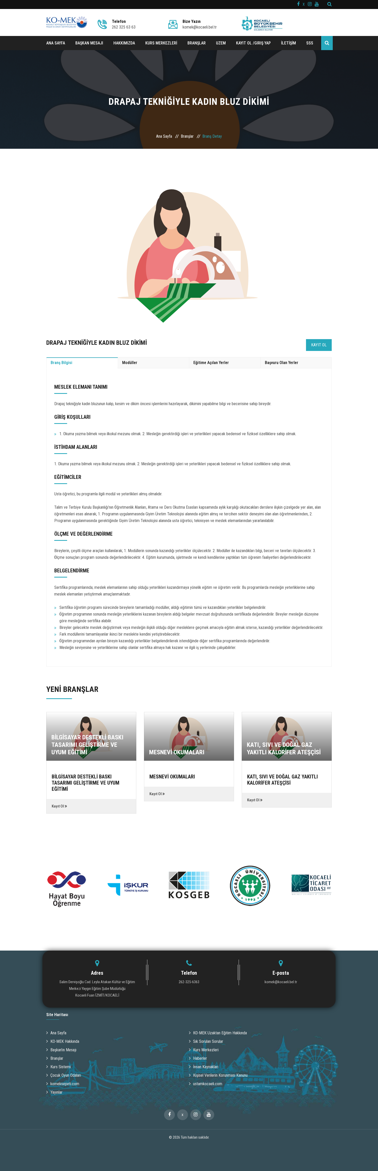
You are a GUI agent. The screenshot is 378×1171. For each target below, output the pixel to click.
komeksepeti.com (64, 1083)
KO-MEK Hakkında (64, 1041)
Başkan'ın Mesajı (63, 1049)
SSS (309, 43)
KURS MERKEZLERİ (161, 43)
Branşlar (187, 136)
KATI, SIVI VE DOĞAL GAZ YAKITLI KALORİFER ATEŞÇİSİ (284, 748)
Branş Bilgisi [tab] (61, 362)
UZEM (221, 43)
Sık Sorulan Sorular (208, 1041)
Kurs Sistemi (60, 1066)
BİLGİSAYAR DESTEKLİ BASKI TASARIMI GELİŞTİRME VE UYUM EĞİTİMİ (87, 745)
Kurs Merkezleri (206, 1049)
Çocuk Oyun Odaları (65, 1075)
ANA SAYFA (55, 43)
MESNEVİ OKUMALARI (176, 752)
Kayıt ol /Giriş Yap (253, 43)
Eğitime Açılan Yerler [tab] (211, 362)
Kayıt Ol (319, 344)
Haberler (200, 1058)
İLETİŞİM (288, 43)
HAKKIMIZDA (124, 43)
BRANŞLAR (196, 43)
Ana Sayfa (164, 136)
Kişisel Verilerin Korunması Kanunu (220, 1075)
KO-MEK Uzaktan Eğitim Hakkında (220, 1032)
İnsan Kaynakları (205, 1066)
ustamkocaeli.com (207, 1083)
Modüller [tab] (129, 362)
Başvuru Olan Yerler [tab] (281, 362)
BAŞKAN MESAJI (89, 43)
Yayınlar (56, 1092)
